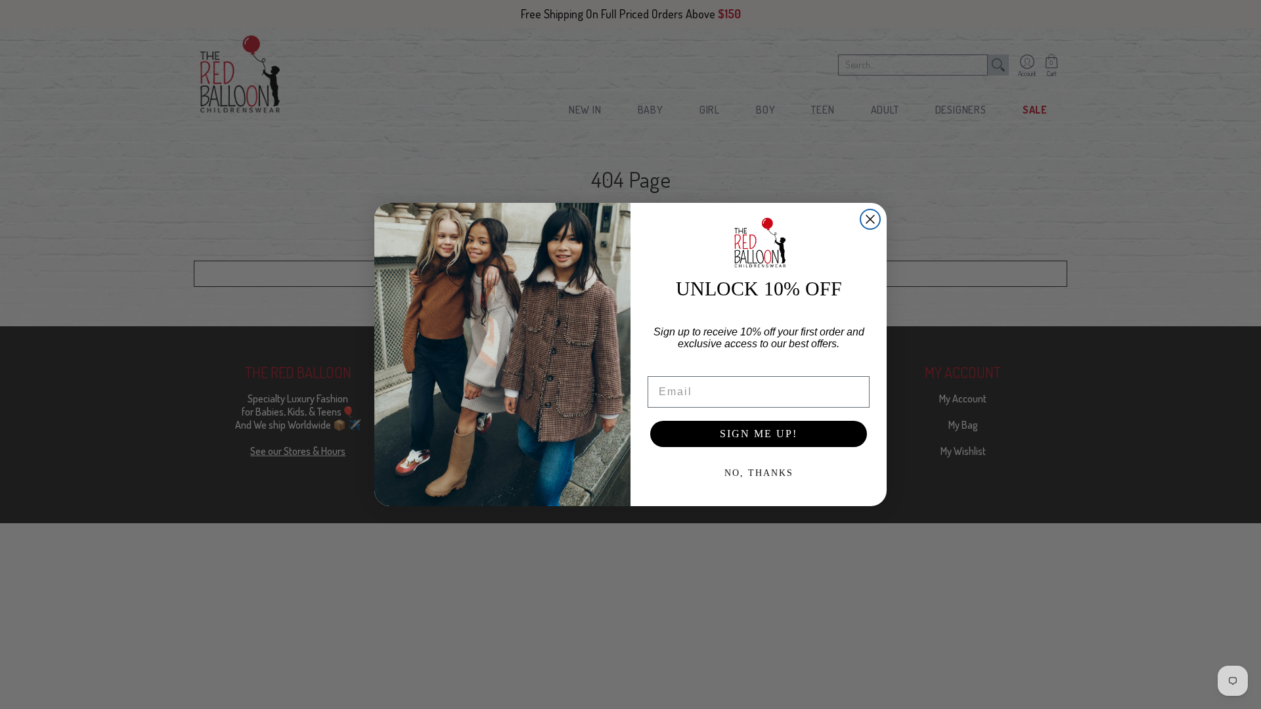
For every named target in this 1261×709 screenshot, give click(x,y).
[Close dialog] (870, 219)
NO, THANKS (758, 473)
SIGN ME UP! (758, 433)
